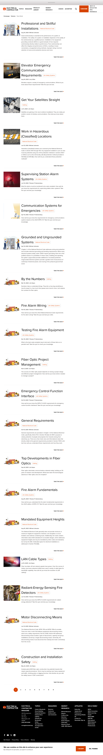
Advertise (68, 9)
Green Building (39, 711)
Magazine (28, 9)
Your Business (39, 724)
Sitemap (33, 740)
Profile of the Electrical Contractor (64, 717)
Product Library (36, 9)
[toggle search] (76, 9)
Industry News (39, 715)
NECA (89, 709)
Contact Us (78, 718)
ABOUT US (92, 6)
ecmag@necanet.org (27, 725)
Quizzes (13, 16)
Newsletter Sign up (80, 720)
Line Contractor (52, 715)
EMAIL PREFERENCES (93, 10)
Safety (36, 722)
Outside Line (38, 718)
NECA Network (92, 722)
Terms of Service (25, 740)
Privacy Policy (15, 740)
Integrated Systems (40, 713)
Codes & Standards (40, 709)
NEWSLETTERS (93, 8)
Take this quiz (58, 57)
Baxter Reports (65, 720)
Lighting (37, 716)
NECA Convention (93, 711)
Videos (60, 9)
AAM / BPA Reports (66, 726)
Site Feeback (7, 740)
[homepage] (10, 9)
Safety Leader (52, 713)
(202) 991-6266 (25, 722)
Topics (21, 9)
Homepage (7, 16)
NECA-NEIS (91, 716)
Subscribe (84, 9)
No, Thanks (93, 749)
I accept (81, 749)
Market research (49, 9)
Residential (38, 720)
